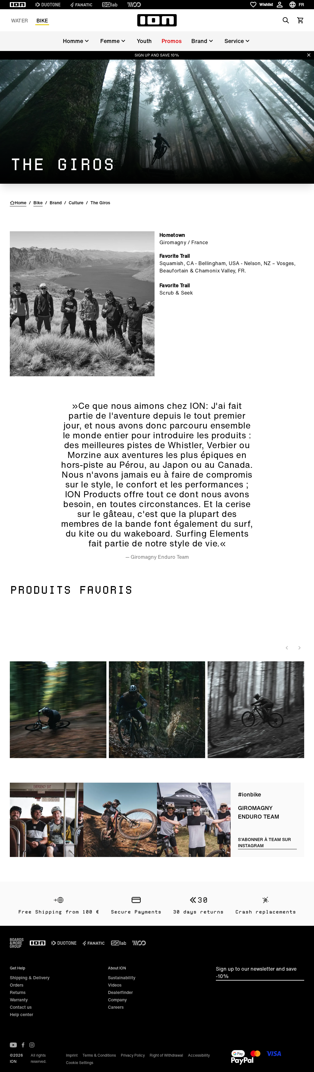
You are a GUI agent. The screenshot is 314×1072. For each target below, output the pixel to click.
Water (19, 20)
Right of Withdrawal (166, 1055)
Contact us (21, 1007)
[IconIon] (18, 4)
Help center (21, 1014)
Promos (172, 41)
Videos (114, 985)
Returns (17, 992)
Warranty (19, 999)
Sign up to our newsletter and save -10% (256, 972)
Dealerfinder (120, 992)
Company (117, 999)
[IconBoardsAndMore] (17, 943)
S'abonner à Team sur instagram (264, 842)
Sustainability (122, 977)
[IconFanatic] (81, 4)
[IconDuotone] (48, 4)
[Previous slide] (287, 648)
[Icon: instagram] (31, 1045)
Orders (16, 985)
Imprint (72, 1055)
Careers (116, 1007)
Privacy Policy (133, 1055)
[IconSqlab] (109, 4)
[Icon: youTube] (13, 1045)
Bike (42, 20)
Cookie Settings (79, 1062)
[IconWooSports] (134, 4)
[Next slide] (299, 648)
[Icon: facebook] (23, 1045)
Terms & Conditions (99, 1055)
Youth (144, 41)
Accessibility (199, 1055)
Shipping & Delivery (30, 977)
